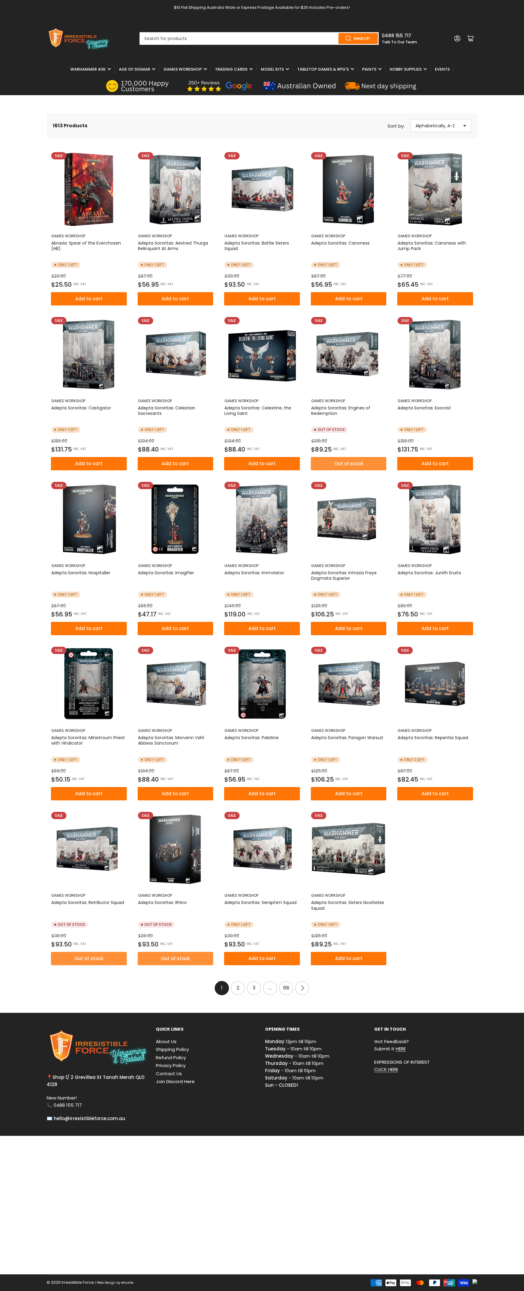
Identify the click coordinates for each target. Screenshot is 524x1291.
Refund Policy (171, 1057)
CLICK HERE (386, 1069)
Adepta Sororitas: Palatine (251, 738)
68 (286, 987)
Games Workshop (182, 69)
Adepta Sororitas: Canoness (340, 243)
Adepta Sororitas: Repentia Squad (433, 738)
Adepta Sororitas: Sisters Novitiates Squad (347, 905)
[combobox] (259, 38)
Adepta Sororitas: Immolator (254, 573)
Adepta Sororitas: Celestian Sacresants (166, 410)
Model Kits (272, 69)
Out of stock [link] (348, 463)
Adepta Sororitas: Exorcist (424, 408)
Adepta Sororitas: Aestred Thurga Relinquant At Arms (173, 246)
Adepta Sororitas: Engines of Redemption (340, 410)
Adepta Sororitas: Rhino (162, 902)
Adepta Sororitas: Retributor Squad (87, 902)
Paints (369, 69)
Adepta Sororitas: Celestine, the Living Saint (257, 410)
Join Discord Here (175, 1081)
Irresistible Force (78, 1282)
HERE (401, 1049)
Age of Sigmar (134, 69)
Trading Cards (231, 69)
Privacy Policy (171, 1065)
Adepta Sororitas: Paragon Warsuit (347, 738)
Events (442, 69)
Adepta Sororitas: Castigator (81, 408)
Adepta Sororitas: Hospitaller (80, 573)
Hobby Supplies (406, 69)
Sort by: (396, 126)
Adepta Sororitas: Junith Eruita (429, 573)
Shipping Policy (172, 1049)
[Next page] (302, 988)
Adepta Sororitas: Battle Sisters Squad (256, 246)
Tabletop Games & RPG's (323, 69)
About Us (166, 1041)
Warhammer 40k (88, 69)
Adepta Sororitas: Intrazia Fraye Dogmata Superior (344, 575)
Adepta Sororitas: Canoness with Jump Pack (432, 246)
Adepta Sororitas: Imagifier (166, 573)
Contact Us (169, 1073)
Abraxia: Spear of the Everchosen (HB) (86, 246)
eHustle (127, 1282)
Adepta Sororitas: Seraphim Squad (260, 902)
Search (362, 38)
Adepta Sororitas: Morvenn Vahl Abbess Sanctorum (171, 740)
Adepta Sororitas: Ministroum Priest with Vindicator (88, 740)
